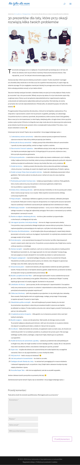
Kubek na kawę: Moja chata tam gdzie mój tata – (27, 172)
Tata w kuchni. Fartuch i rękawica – (22, 148)
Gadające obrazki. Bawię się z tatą (22, 361)
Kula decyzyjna (16, 240)
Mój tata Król (15, 355)
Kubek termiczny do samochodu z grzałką (25, 341)
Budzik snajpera (16, 320)
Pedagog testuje (26, 14)
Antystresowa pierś (17, 267)
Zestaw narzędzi (16, 249)
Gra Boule (14, 329)
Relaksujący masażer (18, 207)
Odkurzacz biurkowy (18, 293)
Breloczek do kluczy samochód (21, 142)
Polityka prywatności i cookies (46, 462)
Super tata (14, 349)
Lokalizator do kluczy (18, 284)
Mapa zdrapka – (16, 198)
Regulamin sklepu (29, 462)
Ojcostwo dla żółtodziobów (20, 231)
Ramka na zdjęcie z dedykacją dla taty (23, 216)
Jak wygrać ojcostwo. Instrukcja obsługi (24, 222)
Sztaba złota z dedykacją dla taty (21, 190)
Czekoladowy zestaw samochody (22, 136)
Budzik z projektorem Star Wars (21, 275)
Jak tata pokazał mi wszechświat (21, 358)
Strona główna (17, 14)
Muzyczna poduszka (17, 157)
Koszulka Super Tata (17, 370)
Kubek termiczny (16, 166)
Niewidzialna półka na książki (20, 302)
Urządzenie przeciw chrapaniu (21, 314)
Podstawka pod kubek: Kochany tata (23, 181)
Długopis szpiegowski (18, 258)
